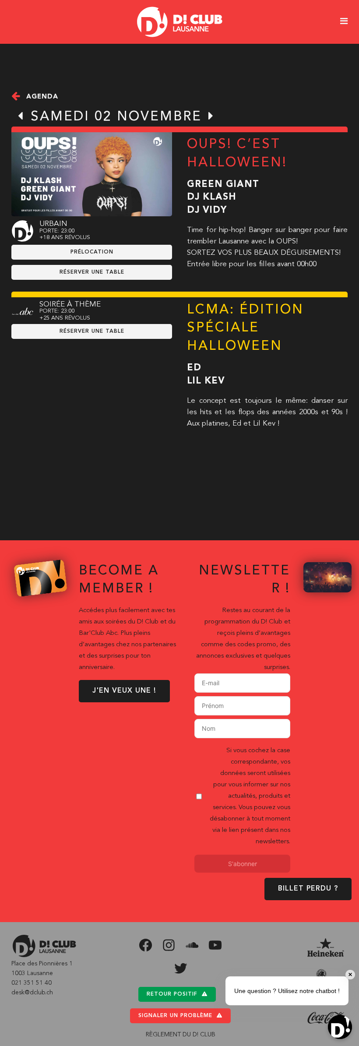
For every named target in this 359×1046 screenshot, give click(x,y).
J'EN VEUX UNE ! (124, 690)
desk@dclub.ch (32, 993)
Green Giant (223, 184)
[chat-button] (340, 1027)
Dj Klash (211, 197)
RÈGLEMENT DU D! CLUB (180, 1035)
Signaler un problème (175, 1015)
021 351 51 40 (31, 983)
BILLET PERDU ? (308, 888)
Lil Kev (206, 381)
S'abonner (242, 863)
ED (194, 368)
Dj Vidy (207, 210)
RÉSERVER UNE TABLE (92, 272)
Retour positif (172, 994)
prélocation (91, 252)
